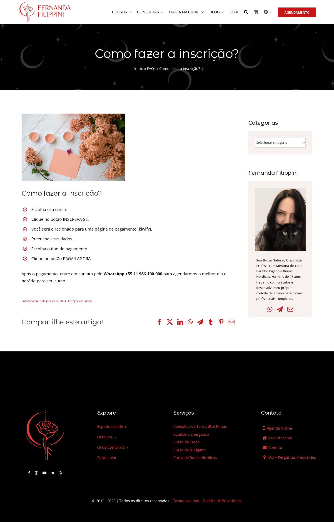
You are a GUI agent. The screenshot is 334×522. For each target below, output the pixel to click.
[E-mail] (231, 322)
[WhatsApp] (190, 322)
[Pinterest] (221, 322)
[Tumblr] (210, 322)
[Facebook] (159, 322)
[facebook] (29, 473)
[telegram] (52, 473)
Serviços (183, 413)
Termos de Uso (186, 500)
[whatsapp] (60, 473)
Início (138, 68)
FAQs (151, 68)
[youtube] (44, 473)
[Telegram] (200, 322)
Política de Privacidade (222, 500)
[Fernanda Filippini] (45, 410)
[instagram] (36, 473)
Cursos (87, 301)
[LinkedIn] (180, 322)
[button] (246, 12)
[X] (170, 322)
